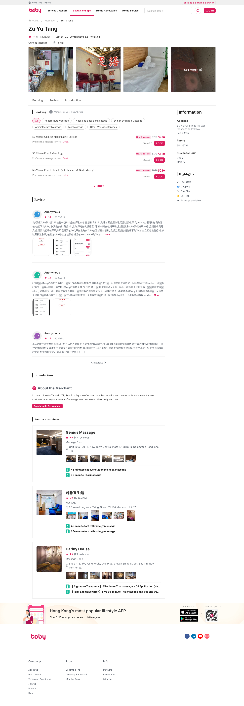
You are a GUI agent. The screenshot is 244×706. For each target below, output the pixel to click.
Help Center (34, 674)
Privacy (32, 688)
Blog (30, 693)
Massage (50, 20)
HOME (35, 20)
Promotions (109, 674)
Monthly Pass (73, 679)
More (107, 234)
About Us (33, 669)
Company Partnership (77, 674)
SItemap (107, 679)
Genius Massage (80, 432)
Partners (107, 669)
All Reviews (97, 362)
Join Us (32, 683)
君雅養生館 (75, 493)
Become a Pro (73, 669)
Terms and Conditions (39, 679)
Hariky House (78, 549)
